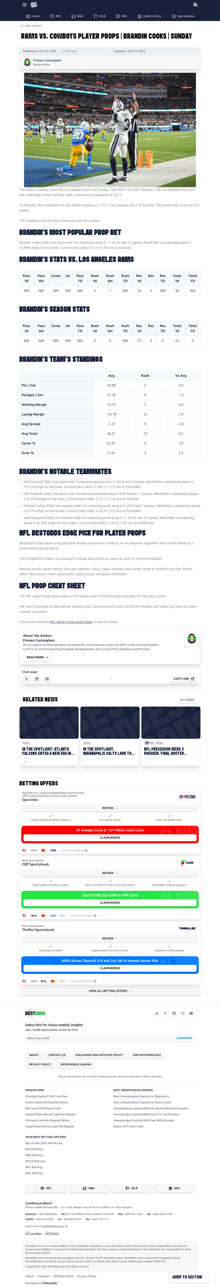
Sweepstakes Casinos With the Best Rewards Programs (150, 1108)
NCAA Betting (35, 1161)
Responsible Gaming (76, 1064)
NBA (92, 1188)
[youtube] (191, 1013)
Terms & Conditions (72, 850)
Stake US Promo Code (128, 1126)
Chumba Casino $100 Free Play (46, 1096)
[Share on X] (26, 678)
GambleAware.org (53, 1226)
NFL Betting (33, 1167)
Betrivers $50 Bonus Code (43, 1108)
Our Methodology (147, 1055)
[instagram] (182, 1013)
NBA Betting (34, 1155)
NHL (177, 1188)
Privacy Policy (40, 1064)
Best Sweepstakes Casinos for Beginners (141, 1096)
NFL (49, 1188)
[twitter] (165, 1013)
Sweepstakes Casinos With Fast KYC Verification (146, 1114)
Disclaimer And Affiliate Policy (99, 1055)
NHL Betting (34, 1173)
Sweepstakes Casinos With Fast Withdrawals (143, 1120)
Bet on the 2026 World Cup (43, 1143)
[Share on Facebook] (47, 678)
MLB (134, 1188)
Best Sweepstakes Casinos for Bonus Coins (142, 1102)
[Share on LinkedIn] (36, 678)
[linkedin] (174, 1013)
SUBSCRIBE (184, 1038)
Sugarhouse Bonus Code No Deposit (49, 1126)
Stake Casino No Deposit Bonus (46, 1102)
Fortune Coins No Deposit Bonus (47, 1120)
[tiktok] (156, 1013)
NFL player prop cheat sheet (71, 622)
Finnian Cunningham (47, 60)
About (34, 1055)
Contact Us (57, 1055)
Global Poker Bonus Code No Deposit (50, 1114)
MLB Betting (34, 1149)
